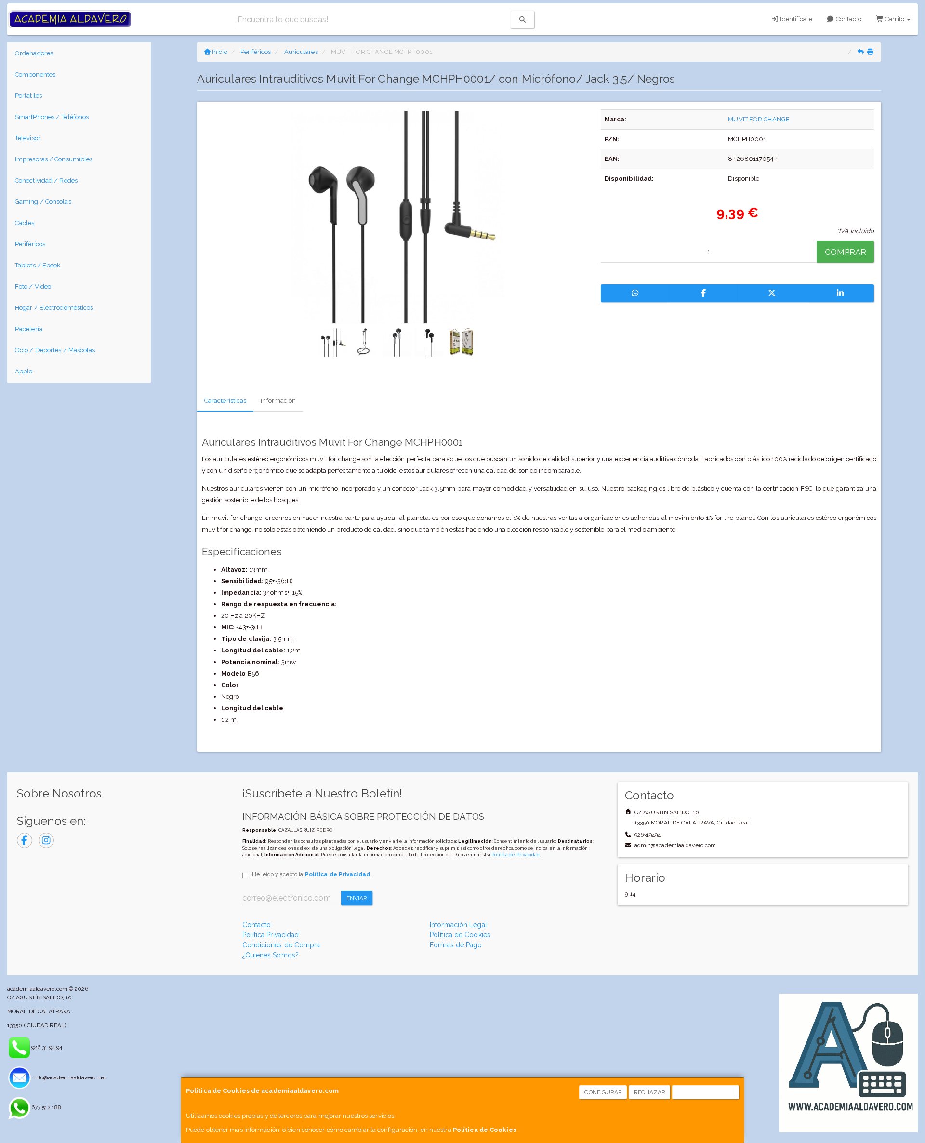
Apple (24, 371)
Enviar (357, 898)
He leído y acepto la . (311, 874)
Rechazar (650, 1092)
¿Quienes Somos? (270, 955)
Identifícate (795, 19)
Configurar (603, 1092)
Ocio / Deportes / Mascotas (55, 350)
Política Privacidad (270, 935)
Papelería (28, 328)
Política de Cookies (484, 1129)
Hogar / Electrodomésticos (54, 307)
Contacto (847, 19)
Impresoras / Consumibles (53, 159)
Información (278, 400)
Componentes (35, 74)
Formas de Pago (456, 945)
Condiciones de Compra (281, 945)
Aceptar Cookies (706, 1092)
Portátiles (28, 95)
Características (225, 400)
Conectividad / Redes (46, 180)
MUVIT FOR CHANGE (759, 119)
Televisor (27, 138)
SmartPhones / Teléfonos (52, 116)
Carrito (895, 19)
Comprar (846, 252)
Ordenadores (34, 53)
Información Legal (458, 925)
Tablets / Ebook (38, 265)
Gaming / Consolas (43, 201)
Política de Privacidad (515, 854)
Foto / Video (33, 286)
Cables (25, 222)
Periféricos (30, 244)
